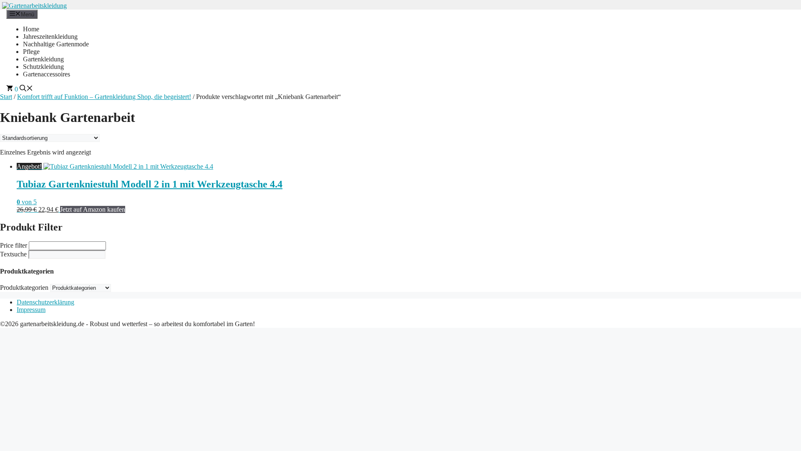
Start (6, 96)
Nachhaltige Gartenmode (56, 44)
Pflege (31, 51)
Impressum (31, 309)
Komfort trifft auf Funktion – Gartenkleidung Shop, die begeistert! (104, 96)
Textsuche (13, 254)
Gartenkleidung (43, 59)
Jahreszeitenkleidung (50, 36)
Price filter (13, 245)
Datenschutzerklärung (45, 302)
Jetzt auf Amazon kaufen (92, 209)
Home (31, 29)
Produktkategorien (24, 287)
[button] (26, 89)
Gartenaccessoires (46, 74)
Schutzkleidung (43, 66)
